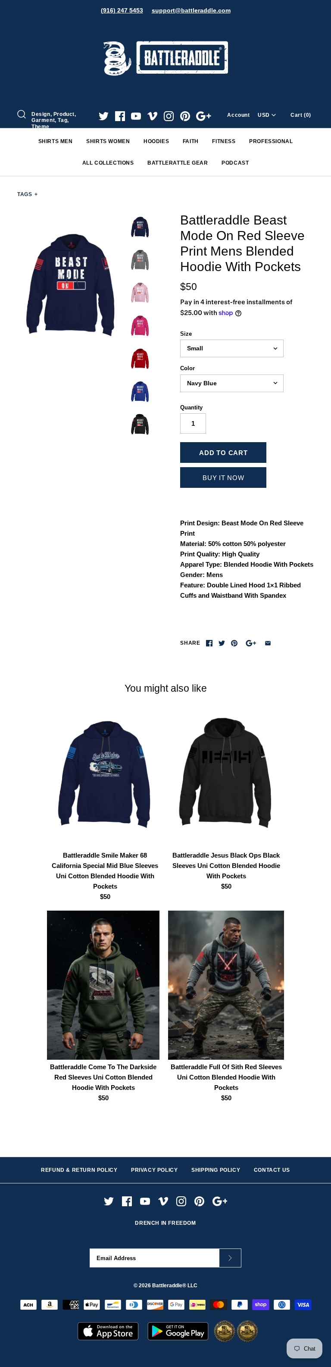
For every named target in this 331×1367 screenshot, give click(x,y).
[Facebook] (120, 116)
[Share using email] (268, 643)
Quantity (191, 407)
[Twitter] (104, 116)
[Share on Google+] (251, 643)
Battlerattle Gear (177, 163)
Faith (191, 141)
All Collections (108, 163)
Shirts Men (55, 141)
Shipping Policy (215, 1170)
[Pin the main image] (234, 643)
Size (186, 334)
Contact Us (272, 1170)
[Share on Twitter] (222, 643)
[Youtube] (136, 116)
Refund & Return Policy (79, 1170)
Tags (27, 194)
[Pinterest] (185, 116)
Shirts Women (108, 141)
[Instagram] (169, 116)
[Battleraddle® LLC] (165, 29)
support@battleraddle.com (191, 10)
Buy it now (223, 477)
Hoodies (156, 141)
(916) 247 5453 (122, 10)
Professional (271, 141)
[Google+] (203, 116)
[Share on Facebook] (209, 643)
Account (238, 115)
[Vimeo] (152, 116)
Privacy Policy (154, 1170)
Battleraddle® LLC (174, 1286)
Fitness (223, 141)
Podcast (235, 163)
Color (187, 368)
